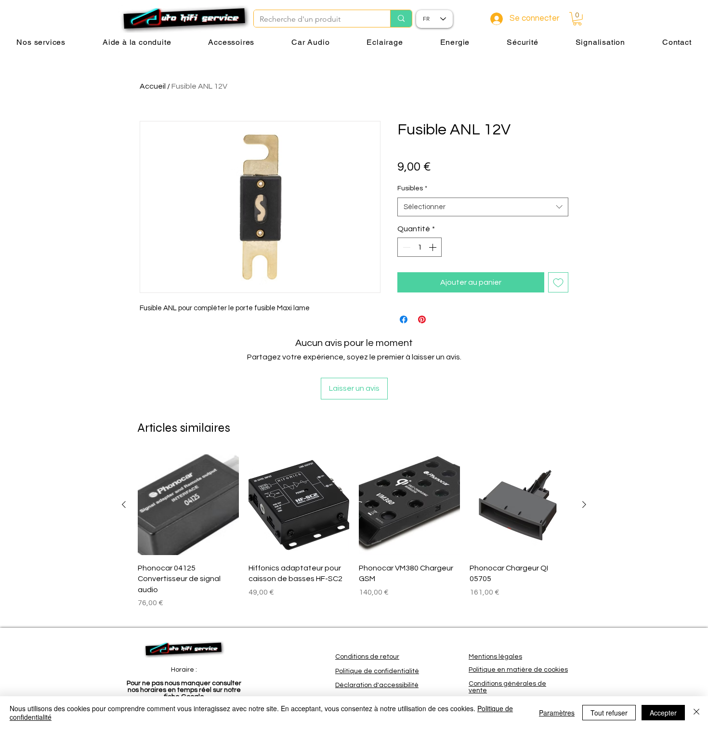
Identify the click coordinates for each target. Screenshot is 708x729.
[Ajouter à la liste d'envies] (558, 282)
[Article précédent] (124, 504)
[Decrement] (405, 247)
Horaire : (184, 669)
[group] (354, 537)
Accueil (153, 86)
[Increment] (433, 247)
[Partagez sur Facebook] (403, 319)
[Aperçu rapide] (188, 505)
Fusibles (412, 188)
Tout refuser (609, 712)
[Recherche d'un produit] (401, 18)
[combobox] (482, 207)
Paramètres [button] (557, 712)
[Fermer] (696, 712)
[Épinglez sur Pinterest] (422, 319)
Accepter (663, 712)
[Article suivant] (584, 504)
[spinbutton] (419, 247)
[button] (577, 19)
